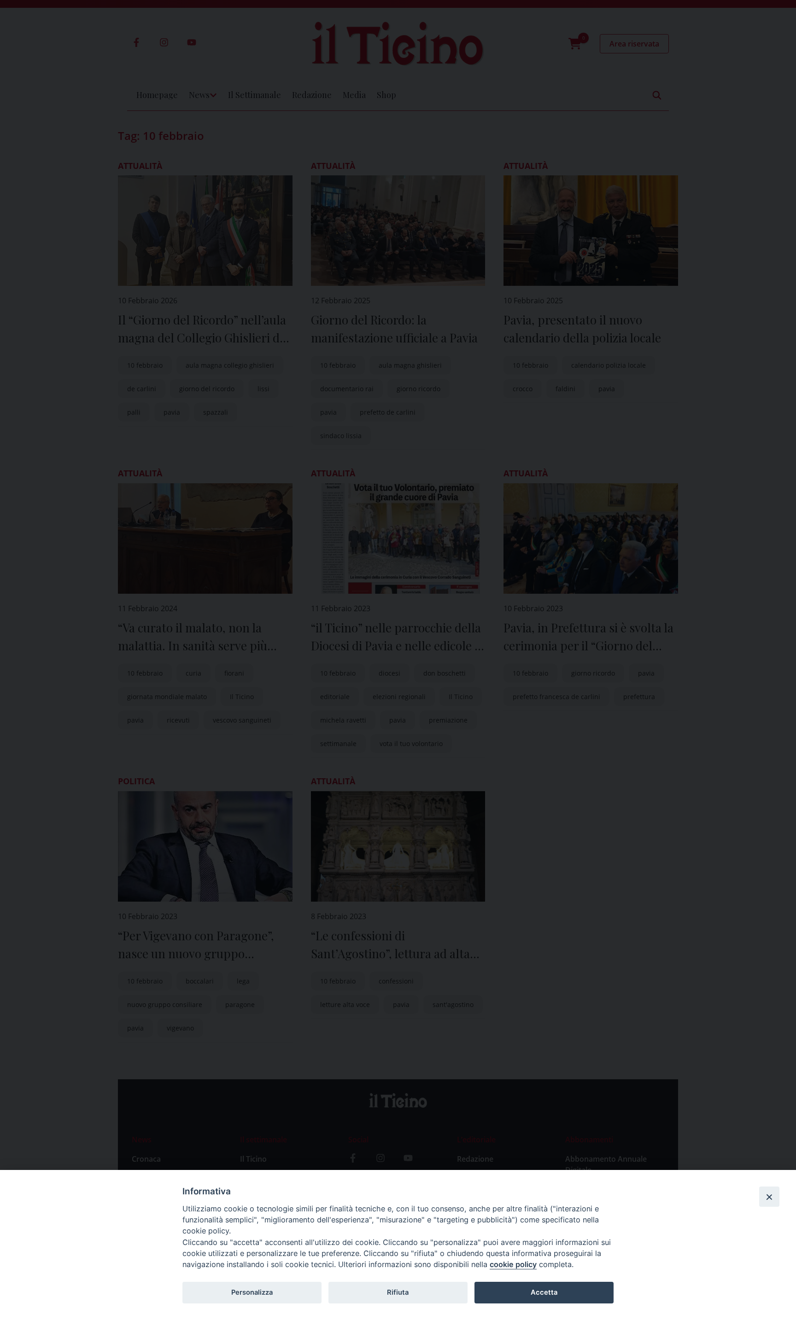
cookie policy (513, 1264)
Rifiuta (398, 1292)
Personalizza (252, 1292)
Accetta (544, 1292)
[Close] (769, 1197)
